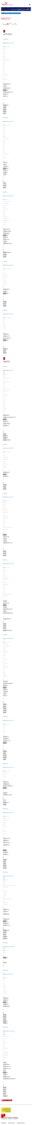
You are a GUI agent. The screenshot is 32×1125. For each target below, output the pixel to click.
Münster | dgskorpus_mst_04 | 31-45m (8, 946)
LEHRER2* (6, 845)
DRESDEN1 (6, 1076)
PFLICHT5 (6, 842)
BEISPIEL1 (6, 415)
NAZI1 (5, 962)
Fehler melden (7, 1100)
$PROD (5, 685)
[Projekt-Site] (16, 3)
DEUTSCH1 (6, 229)
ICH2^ (5, 86)
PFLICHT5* (6, 838)
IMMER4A (6, 914)
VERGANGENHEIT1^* (9, 417)
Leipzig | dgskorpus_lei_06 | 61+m (8, 195)
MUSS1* (6, 854)
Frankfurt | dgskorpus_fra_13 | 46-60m (8, 876)
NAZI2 (5, 291)
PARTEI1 (6, 1000)
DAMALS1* (6, 336)
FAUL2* (5, 171)
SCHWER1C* (7, 619)
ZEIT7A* (5, 911)
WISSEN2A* (7, 88)
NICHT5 (5, 94)
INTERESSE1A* (8, 92)
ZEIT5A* (5, 421)
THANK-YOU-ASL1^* (5, 693)
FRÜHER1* (6, 233)
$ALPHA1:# (6, 1066)
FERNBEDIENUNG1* (9, 1078)
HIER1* (5, 1074)
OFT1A (5, 96)
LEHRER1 (6, 739)
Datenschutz (21, 1123)
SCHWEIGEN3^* (8, 683)
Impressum (11, 1123)
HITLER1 (6, 476)
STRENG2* (6, 1006)
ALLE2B (5, 852)
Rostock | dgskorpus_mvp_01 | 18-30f (9, 1031)
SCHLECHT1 (7, 338)
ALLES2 (5, 681)
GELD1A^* (6, 239)
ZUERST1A (6, 925)
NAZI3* (5, 237)
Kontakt (3, 1123)
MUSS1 (5, 689)
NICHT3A (6, 537)
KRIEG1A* (6, 909)
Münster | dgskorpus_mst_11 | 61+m (8, 720)
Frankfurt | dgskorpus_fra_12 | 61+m (8, 42)
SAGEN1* (6, 425)
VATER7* (6, 166)
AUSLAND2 (6, 423)
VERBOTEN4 (7, 231)
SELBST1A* (6, 741)
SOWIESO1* (7, 84)
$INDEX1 (6, 334)
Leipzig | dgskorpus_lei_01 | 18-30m (8, 370)
